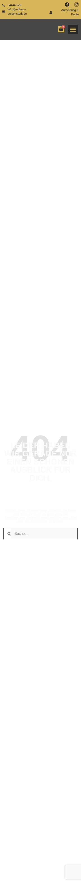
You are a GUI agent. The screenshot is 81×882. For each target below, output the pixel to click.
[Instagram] (76, 4)
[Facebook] (67, 4)
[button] (73, 29)
